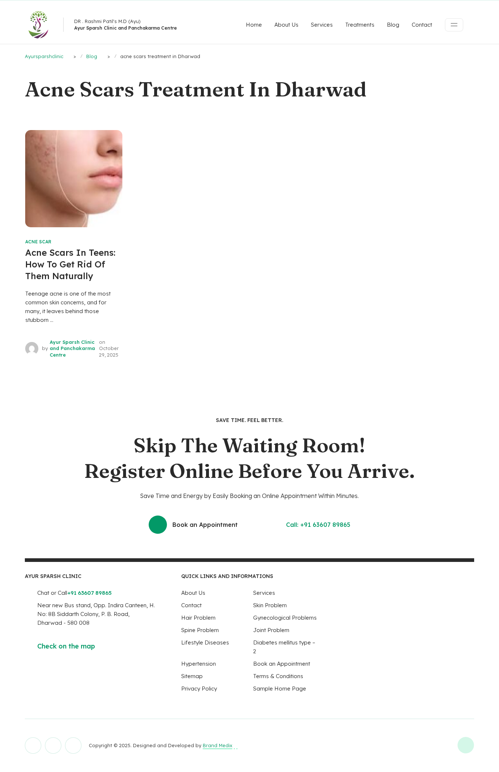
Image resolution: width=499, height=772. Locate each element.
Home (254, 24)
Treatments (359, 24)
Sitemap (192, 676)
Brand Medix (217, 745)
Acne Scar (38, 241)
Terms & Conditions (278, 676)
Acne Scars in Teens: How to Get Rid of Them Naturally (70, 264)
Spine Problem (200, 630)
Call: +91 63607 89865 (318, 524)
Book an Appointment (205, 524)
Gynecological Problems (285, 617)
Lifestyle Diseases (205, 642)
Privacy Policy (199, 688)
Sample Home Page (279, 688)
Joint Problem (271, 630)
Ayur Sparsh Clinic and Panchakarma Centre (72, 348)
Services (322, 24)
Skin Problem (270, 605)
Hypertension (198, 663)
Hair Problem (198, 617)
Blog (393, 24)
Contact (422, 24)
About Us (286, 24)
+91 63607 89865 (89, 592)
